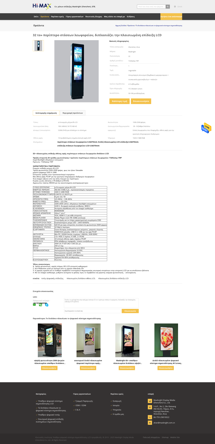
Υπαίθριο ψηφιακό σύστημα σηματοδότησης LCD (49, 402)
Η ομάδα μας (118, 414)
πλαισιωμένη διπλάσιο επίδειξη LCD (113, 278)
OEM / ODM (81, 405)
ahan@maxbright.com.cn (161, 422)
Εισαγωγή (117, 401)
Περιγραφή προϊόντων (73, 113)
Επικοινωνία (130, 311)
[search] (168, 7)
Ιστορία (116, 405)
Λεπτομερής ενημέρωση (46, 113)
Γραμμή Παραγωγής (84, 401)
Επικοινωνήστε (141, 101)
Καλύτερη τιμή (119, 101)
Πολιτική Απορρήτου (151, 437)
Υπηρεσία (117, 409)
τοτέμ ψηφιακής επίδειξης (52, 278)
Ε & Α (78, 409)
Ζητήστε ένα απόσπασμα (171, 16)
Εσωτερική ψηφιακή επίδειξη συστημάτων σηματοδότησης (49, 420)
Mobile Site (175, 437)
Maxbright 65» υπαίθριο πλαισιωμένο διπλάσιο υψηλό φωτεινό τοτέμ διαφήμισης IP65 (127, 363)
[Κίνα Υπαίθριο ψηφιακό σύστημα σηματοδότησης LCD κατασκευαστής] (42, 6)
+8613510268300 (40, 303)
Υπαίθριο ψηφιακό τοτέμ (49, 414)
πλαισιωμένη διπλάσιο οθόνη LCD (81, 278)
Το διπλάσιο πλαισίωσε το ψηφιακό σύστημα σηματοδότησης (51, 409)
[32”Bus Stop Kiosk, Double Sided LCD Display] (38, 45)
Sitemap (165, 437)
